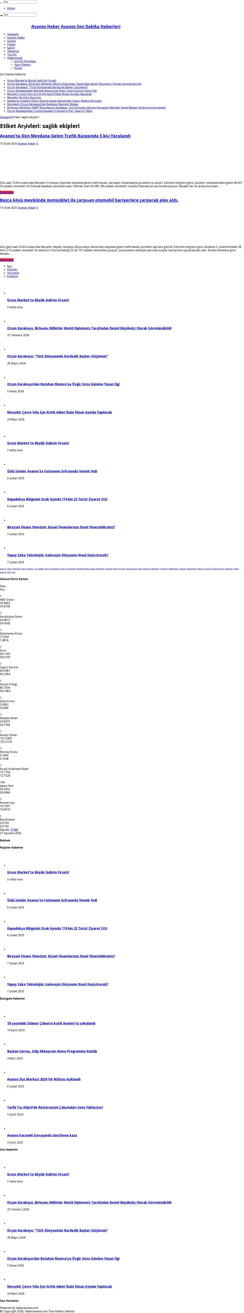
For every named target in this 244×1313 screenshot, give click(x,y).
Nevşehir (17, 569)
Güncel (11, 41)
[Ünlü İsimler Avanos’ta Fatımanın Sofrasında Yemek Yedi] (17, 464)
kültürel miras (218, 569)
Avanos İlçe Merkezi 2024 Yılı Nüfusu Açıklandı (44, 1079)
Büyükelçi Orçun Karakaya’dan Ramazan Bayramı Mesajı (42, 104)
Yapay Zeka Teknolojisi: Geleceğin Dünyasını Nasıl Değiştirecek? (57, 555)
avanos (3, 569)
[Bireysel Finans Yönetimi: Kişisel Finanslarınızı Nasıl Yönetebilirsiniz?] (17, 520)
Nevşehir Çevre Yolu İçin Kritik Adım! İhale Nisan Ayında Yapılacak (49, 94)
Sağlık (11, 48)
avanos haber (27, 569)
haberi (200, 569)
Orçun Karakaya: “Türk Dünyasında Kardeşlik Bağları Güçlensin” (47, 87)
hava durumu (132, 569)
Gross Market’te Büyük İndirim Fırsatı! (31, 80)
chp (13, 572)
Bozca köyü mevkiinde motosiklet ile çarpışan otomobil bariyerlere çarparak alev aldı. (89, 200)
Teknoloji (13, 51)
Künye (11, 8)
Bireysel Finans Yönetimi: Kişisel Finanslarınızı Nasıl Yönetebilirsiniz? (61, 527)
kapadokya (191, 569)
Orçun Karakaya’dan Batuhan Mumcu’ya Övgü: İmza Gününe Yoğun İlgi (52, 90)
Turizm (11, 54)
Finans (11, 44)
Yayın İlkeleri (22, 64)
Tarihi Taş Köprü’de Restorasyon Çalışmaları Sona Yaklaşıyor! (55, 1107)
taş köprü (207, 569)
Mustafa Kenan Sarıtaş (86, 569)
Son (9, 266)
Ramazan (229, 569)
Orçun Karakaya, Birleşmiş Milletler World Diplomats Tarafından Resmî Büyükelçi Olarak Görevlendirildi (74, 84)
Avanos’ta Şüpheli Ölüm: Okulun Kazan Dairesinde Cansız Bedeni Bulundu (54, 101)
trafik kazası (173, 569)
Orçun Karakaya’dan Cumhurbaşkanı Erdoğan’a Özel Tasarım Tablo (49, 111)
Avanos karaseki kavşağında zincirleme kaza (42, 1135)
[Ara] (1, 2)
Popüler (12, 269)
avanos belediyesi (52, 569)
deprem (182, 569)
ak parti (122, 569)
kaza (140, 569)
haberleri (100, 569)
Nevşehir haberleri (151, 569)
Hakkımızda (14, 58)
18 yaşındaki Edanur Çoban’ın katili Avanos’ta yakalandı (51, 1023)
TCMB (14, 829)
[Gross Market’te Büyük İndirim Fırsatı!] (17, 436)
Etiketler (12, 276)
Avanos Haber (16, 37)
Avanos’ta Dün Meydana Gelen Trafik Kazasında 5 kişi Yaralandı (65, 135)
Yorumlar (13, 273)
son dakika (38, 569)
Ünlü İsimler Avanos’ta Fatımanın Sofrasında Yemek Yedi (52, 471)
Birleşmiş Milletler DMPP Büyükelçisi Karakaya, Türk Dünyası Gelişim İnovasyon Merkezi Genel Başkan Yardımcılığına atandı (86, 107)
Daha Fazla (7, 192)
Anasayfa (13, 34)
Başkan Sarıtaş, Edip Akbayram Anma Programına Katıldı (52, 1051)
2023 (9, 572)
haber (9, 569)
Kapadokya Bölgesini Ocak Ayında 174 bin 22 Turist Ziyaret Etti (57, 499)
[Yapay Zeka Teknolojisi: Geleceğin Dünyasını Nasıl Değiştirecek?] (17, 548)
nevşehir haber (111, 569)
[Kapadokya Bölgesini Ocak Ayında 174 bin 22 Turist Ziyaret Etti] (17, 492)
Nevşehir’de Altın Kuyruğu (24, 97)
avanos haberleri (68, 569)
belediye (164, 569)
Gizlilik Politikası (25, 61)
